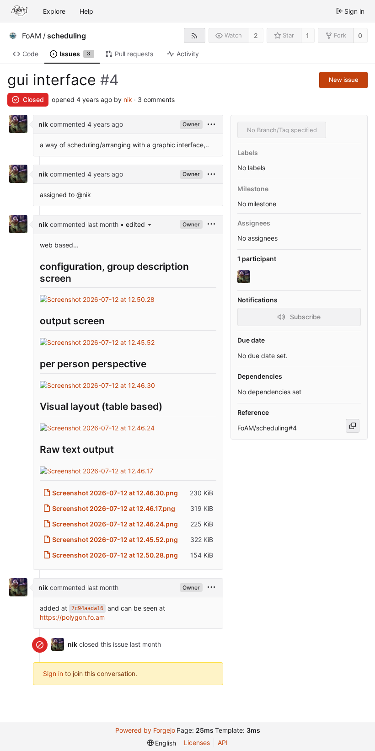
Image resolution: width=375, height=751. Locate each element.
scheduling (66, 35)
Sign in (53, 673)
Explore (54, 11)
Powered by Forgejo (145, 730)
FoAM (31, 35)
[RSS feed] (194, 35)
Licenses (197, 742)
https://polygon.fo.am (72, 617)
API (223, 742)
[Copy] (352, 426)
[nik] (244, 277)
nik (127, 99)
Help (86, 11)
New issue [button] (344, 79)
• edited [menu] (132, 224)
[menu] (211, 125)
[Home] (20, 11)
